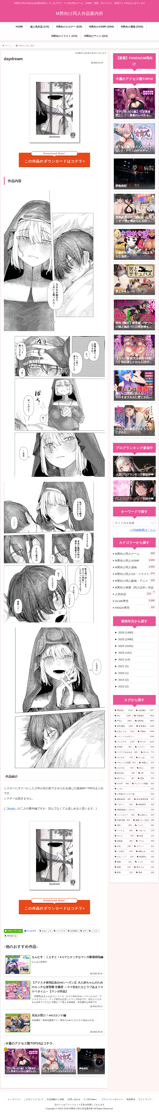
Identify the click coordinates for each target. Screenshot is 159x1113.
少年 (84, 931)
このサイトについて (33, 1099)
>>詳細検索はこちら (143, 530)
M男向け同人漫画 (14, 931)
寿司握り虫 (11, 936)
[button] (99, 1062)
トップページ (14, 1099)
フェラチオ (60, 931)
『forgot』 (11, 808)
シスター (95, 931)
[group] (22, 1061)
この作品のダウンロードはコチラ (54, 158)
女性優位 (74, 931)
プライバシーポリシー (112, 1099)
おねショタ (46, 931)
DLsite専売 (31, 931)
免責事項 (130, 1099)
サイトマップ (144, 1099)
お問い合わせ (73, 1099)
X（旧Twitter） (91, 1099)
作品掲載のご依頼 (55, 1099)
